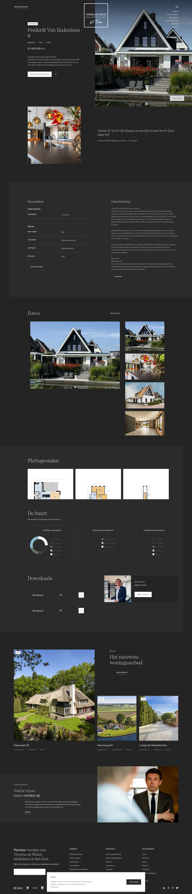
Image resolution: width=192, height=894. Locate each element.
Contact (175, 27)
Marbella (145, 881)
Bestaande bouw (76, 854)
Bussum (145, 865)
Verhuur (109, 862)
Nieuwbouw (173, 17)
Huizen (144, 862)
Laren (144, 854)
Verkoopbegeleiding (113, 854)
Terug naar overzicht (21, 7)
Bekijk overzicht (122, 672)
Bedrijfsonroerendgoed (79, 869)
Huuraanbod (74, 865)
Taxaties (109, 869)
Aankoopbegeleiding (113, 858)
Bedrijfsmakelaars (149, 873)
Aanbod (175, 11)
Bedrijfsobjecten (171, 20)
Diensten (174, 24)
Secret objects (172, 14)
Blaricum (145, 858)
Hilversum (146, 869)
